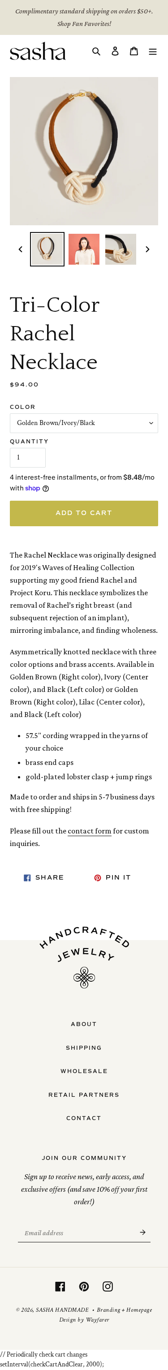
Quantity (29, 441)
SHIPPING (84, 1048)
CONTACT (84, 1118)
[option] (47, 249)
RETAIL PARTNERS (84, 1095)
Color (23, 407)
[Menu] (152, 50)
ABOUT (84, 1024)
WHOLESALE (84, 1071)
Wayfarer (97, 1320)
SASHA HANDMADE (62, 1310)
